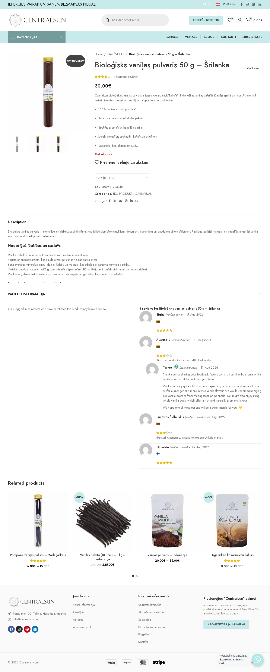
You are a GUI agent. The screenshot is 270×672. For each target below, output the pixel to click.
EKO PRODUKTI (123, 193)
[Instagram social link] (247, 4)
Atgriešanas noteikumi (151, 612)
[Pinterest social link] (253, 4)
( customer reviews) (125, 76)
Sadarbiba (144, 620)
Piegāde (143, 634)
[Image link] (31, 601)
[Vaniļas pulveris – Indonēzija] (167, 521)
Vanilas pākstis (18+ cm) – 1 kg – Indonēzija (103, 557)
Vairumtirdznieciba (149, 605)
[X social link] (115, 201)
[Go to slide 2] (137, 576)
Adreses (78, 620)
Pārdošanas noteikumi (151, 627)
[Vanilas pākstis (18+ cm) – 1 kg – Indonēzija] (103, 521)
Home (98, 54)
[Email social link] (120, 201)
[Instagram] (19, 629)
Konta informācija (84, 605)
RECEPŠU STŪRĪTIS (206, 20)
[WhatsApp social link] (136, 201)
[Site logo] (37, 20)
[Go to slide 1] (133, 576)
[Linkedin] (35, 629)
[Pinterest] (27, 629)
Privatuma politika (251, 662)
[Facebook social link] (241, 4)
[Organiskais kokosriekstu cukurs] (232, 521)
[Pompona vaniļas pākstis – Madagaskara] (38, 521)
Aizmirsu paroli (82, 627)
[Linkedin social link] (259, 4)
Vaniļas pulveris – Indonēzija (167, 555)
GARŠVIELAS (115, 54)
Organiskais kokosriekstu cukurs (232, 555)
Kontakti (143, 642)
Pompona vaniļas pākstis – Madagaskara (38, 555)
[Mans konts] (239, 20)
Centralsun (253, 68)
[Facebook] (11, 629)
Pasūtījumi (79, 612)
